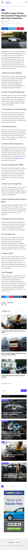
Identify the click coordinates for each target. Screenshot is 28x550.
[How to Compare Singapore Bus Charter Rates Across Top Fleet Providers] (14, 344)
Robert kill (7, 21)
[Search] (26, 2)
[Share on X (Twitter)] (12, 28)
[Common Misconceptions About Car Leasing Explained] (14, 366)
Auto (3, 442)
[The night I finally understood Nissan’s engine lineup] (14, 409)
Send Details (11, 542)
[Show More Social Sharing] (25, 28)
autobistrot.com (21, 545)
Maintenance (5, 421)
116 (12, 486)
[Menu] (2, 2)
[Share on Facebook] (5, 28)
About (18, 542)
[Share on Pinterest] (20, 28)
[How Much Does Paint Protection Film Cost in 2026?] (14, 322)
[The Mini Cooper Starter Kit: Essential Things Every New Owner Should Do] (14, 40)
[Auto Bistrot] (7, 2)
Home (2, 6)
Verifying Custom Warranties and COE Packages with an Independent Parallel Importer (13, 475)
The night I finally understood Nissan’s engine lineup (12, 413)
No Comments (19, 23)
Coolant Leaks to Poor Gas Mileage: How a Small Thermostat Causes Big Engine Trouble (14, 433)
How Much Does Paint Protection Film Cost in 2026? (13, 455)
